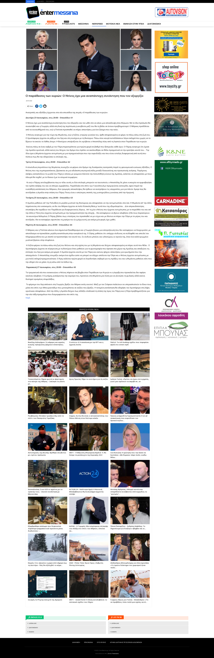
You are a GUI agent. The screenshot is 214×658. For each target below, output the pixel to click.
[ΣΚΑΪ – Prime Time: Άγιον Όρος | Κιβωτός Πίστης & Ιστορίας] (88, 547)
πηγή (28, 297)
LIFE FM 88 (52, 23)
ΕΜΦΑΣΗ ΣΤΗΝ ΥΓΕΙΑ (133, 24)
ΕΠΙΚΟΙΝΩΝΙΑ (50, 1)
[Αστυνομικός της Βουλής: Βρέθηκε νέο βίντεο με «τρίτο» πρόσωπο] (47, 436)
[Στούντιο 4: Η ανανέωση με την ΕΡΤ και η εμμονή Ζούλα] (88, 326)
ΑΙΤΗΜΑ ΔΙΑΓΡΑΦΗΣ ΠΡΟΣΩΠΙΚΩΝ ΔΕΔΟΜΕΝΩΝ (126, 642)
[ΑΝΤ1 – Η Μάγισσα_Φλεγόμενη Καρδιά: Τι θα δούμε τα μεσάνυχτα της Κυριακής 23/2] (88, 436)
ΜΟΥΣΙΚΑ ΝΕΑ (113, 24)
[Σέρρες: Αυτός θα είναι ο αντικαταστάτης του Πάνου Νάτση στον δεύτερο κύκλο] (88, 400)
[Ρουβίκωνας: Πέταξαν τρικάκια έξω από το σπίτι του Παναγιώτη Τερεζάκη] (47, 400)
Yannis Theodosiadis (113, 653)
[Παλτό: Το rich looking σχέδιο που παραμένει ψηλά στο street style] (130, 326)
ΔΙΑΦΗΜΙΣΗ (40, 1)
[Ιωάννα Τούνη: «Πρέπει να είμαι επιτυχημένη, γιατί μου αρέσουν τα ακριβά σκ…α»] (130, 363)
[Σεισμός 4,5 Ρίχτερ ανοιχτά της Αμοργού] (47, 584)
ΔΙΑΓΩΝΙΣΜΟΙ (154, 24)
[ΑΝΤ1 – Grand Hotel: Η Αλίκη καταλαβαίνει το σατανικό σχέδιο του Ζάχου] (88, 584)
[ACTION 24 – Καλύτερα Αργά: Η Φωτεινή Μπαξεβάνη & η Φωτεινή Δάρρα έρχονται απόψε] (88, 473)
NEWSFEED (97, 24)
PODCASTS (69, 23)
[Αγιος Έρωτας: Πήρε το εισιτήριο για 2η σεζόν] (88, 363)
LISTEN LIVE (32, 623)
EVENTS (31, 632)
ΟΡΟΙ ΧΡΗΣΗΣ (101, 642)
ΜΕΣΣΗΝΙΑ (83, 24)
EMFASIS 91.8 (33, 23)
